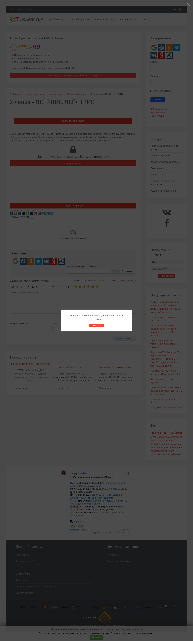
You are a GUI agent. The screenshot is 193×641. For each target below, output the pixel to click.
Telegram (97, 319)
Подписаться (97, 325)
